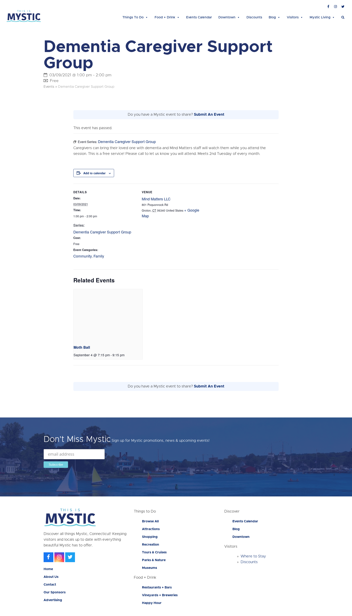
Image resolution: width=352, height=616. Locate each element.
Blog (272, 17)
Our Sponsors (55, 592)
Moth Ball (82, 347)
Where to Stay (253, 556)
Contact (50, 584)
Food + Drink (165, 17)
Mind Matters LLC (156, 198)
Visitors (293, 17)
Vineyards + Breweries (160, 595)
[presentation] (108, 315)
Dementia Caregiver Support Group (102, 231)
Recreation (150, 544)
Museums (149, 567)
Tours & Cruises (154, 552)
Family (99, 256)
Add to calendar (94, 173)
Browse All (150, 521)
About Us (51, 576)
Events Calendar (199, 17)
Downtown (226, 17)
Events (49, 86)
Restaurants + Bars (157, 587)
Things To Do (133, 17)
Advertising (53, 600)
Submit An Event (209, 115)
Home (48, 569)
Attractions (151, 529)
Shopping (149, 536)
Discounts (254, 17)
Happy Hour (152, 603)
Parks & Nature (154, 560)
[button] (342, 17)
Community (82, 256)
